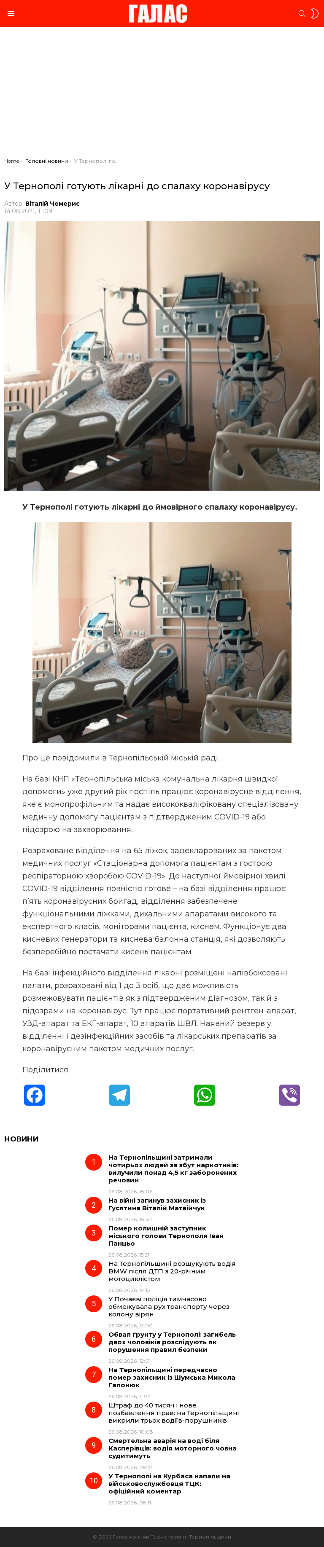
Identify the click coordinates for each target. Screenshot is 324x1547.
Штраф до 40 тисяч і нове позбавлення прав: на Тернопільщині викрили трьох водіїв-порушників (173, 1412)
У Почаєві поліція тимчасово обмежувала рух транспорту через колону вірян (169, 1306)
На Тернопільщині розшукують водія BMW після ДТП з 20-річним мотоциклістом (172, 1271)
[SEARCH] (302, 13)
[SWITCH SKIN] (315, 13)
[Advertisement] (162, 94)
